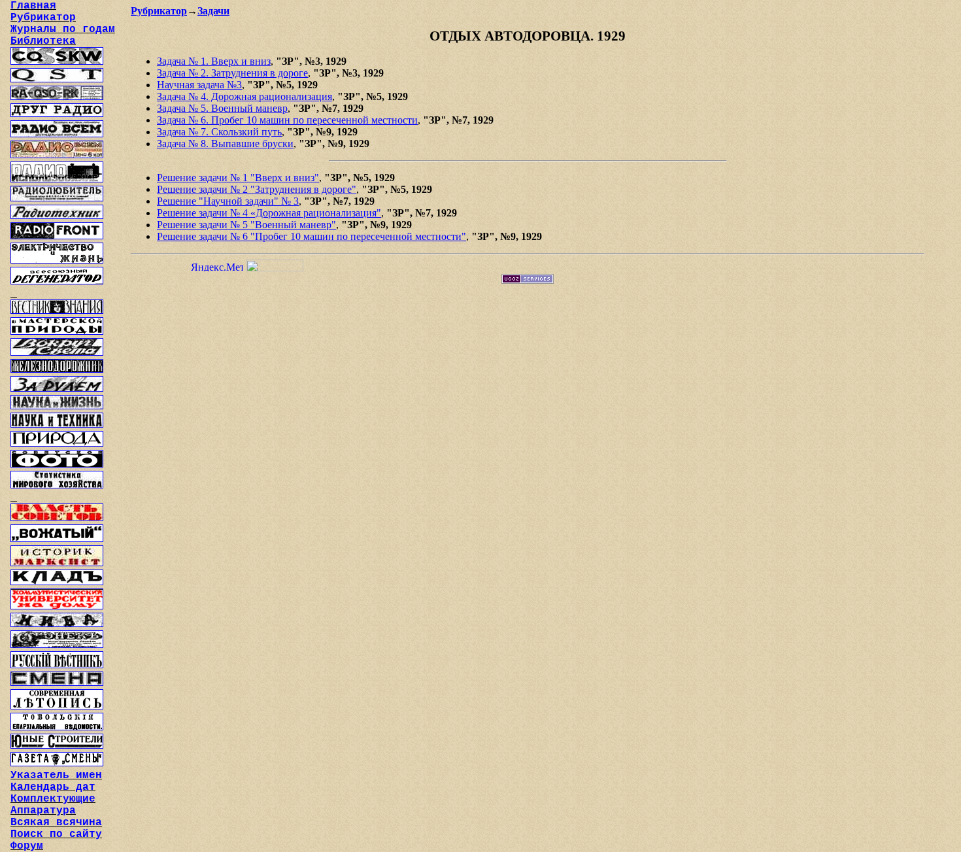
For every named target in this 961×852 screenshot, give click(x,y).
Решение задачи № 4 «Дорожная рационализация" (269, 212)
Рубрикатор (159, 10)
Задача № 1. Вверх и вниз (214, 61)
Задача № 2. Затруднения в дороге (232, 72)
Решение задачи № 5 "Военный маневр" (246, 224)
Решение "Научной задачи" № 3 (228, 201)
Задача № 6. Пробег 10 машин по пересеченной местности (287, 120)
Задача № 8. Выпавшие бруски (225, 143)
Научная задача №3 (199, 84)
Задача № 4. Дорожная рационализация (244, 96)
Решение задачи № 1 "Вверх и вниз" (238, 177)
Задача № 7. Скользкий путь (219, 131)
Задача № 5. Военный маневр (222, 108)
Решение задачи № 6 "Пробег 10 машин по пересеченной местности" (311, 236)
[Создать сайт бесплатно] (527, 280)
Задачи (213, 10)
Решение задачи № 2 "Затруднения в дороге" (256, 189)
